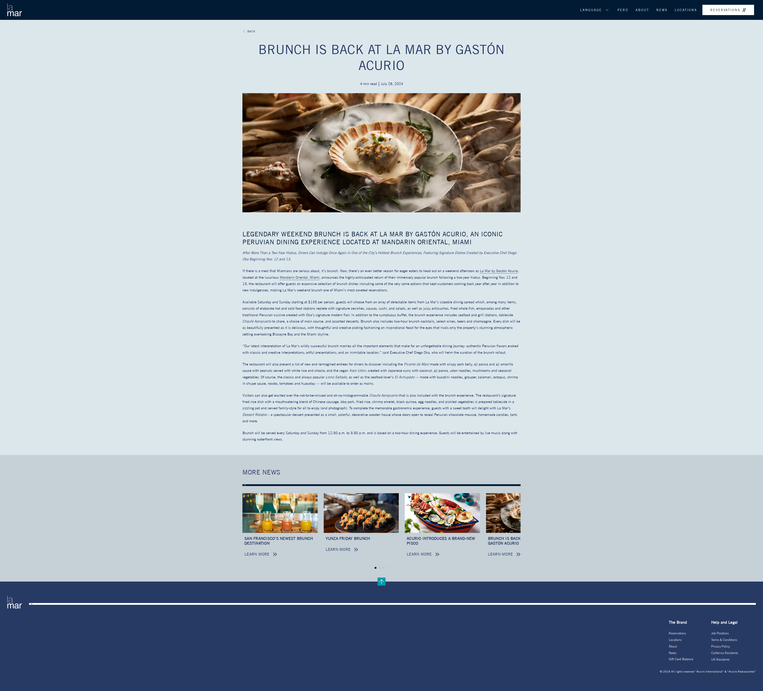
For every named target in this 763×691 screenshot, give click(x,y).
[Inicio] (14, 10)
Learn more (256, 554)
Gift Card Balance (681, 659)
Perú (623, 10)
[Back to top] (381, 582)
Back (251, 31)
